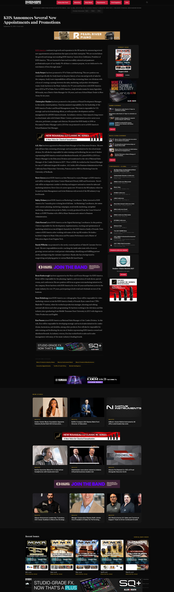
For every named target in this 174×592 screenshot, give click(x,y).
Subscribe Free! (63, 2)
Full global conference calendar (118, 250)
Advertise (77, 2)
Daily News (88, 2)
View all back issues (141, 537)
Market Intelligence (75, 366)
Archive (127, 75)
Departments (101, 2)
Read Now (119, 75)
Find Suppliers (116, 2)
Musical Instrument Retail (65, 362)
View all (112, 129)
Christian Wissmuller (78, 11)
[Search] (147, 3)
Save (86, 11)
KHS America (40, 50)
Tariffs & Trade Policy (60, 366)
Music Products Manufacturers (85, 362)
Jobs (126, 2)
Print (99, 11)
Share (92, 11)
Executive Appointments (43, 366)
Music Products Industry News (45, 362)
